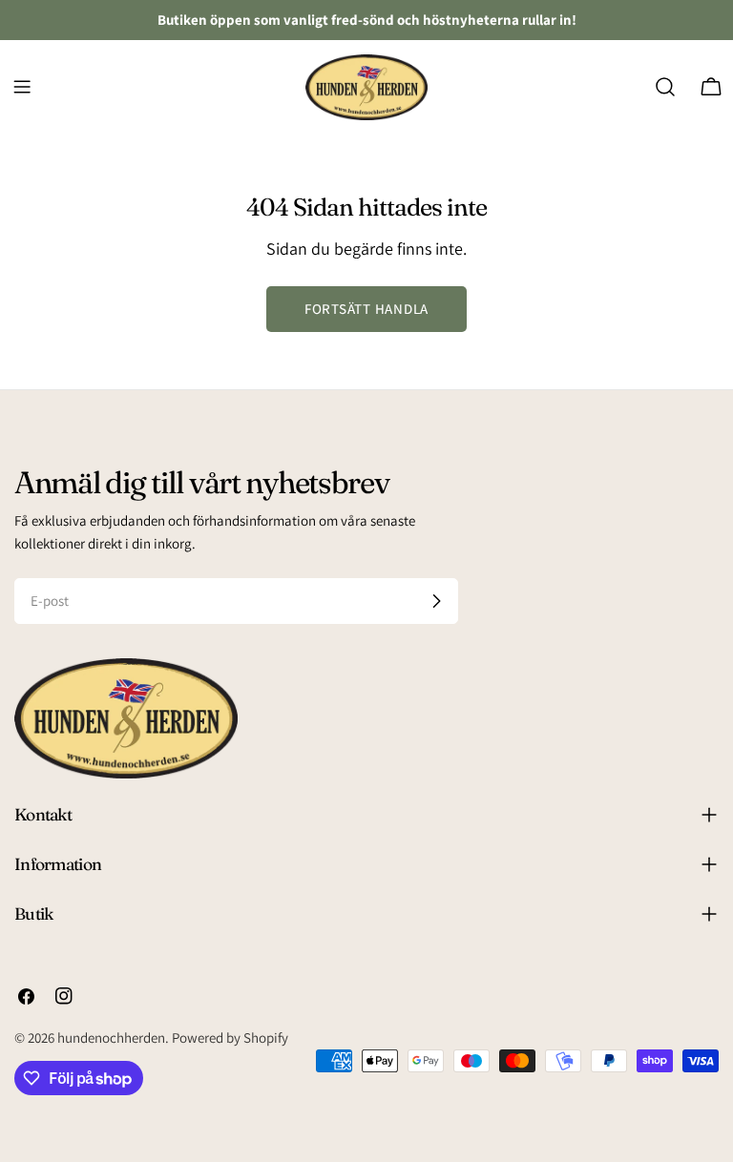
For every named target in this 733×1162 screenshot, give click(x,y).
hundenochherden (111, 1037)
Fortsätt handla (366, 309)
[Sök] (665, 87)
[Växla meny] (22, 87)
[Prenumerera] (436, 601)
